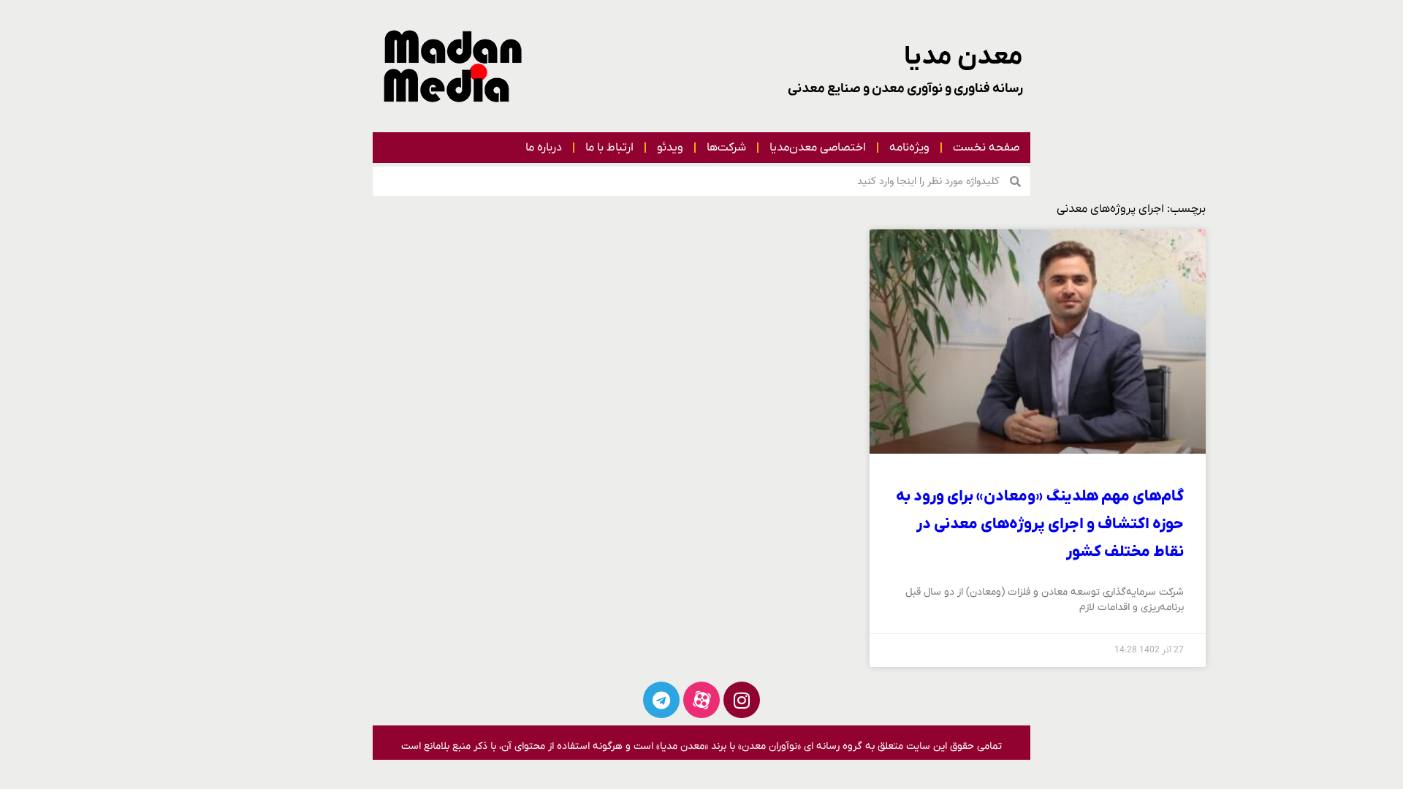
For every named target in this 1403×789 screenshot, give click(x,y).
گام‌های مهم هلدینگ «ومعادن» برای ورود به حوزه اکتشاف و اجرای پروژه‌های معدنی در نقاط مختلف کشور (1040, 524)
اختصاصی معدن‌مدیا (817, 147)
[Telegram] (661, 700)
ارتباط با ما (609, 147)
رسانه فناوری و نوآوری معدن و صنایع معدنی (905, 88)
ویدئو (670, 147)
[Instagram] (741, 700)
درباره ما (543, 147)
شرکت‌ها (726, 147)
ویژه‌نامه (909, 147)
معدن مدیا (963, 57)
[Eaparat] (701, 700)
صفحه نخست (986, 147)
